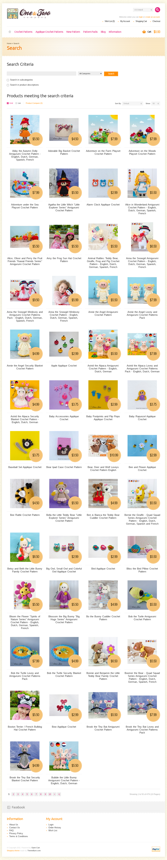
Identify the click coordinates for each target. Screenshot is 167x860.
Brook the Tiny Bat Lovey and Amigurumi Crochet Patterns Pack (142, 729)
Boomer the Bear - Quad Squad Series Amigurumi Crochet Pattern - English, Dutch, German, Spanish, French (142, 677)
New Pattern (73, 32)
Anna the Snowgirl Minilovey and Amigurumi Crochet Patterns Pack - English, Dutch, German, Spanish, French (25, 316)
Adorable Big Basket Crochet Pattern (64, 152)
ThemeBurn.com (34, 851)
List (19, 103)
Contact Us (14, 827)
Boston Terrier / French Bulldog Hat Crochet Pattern (25, 728)
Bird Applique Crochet (103, 568)
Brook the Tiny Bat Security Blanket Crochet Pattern (25, 779)
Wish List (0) (109, 21)
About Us (13, 824)
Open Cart (35, 848)
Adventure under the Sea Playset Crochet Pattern (24, 206)
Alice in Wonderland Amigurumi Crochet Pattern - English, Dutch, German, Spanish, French (142, 209)
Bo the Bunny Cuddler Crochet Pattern (103, 618)
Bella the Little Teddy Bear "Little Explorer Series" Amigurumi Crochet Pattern (64, 518)
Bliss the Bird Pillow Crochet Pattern (142, 570)
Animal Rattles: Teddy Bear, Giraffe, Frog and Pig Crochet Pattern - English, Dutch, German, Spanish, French (103, 262)
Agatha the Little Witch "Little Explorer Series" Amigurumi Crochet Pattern (64, 207)
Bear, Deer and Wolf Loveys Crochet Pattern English (103, 468)
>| (59, 794)
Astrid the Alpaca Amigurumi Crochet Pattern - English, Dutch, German (103, 368)
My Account (125, 21)
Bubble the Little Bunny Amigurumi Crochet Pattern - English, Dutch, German (64, 780)
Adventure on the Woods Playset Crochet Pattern (142, 152)
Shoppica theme (13, 851)
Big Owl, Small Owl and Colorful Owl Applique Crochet (64, 570)
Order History (54, 827)
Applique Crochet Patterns (49, 32)
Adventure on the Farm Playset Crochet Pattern (103, 152)
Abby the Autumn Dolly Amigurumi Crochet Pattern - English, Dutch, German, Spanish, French (25, 155)
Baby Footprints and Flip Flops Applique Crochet (103, 418)
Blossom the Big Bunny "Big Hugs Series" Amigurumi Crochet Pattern (64, 619)
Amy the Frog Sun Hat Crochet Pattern (64, 260)
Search (16, 43)
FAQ (11, 830)
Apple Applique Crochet (64, 365)
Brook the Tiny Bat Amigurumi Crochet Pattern (103, 728)
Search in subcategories (21, 80)
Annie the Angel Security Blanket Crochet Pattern (25, 367)
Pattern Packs (90, 32)
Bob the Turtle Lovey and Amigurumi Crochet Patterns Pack (24, 676)
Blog (103, 32)
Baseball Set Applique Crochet (24, 467)
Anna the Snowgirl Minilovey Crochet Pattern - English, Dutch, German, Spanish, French (63, 316)
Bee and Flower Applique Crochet (142, 468)
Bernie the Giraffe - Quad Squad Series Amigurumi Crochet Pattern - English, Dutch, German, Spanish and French (142, 519)
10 (50, 794)
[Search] (157, 9)
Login (50, 824)
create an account (152, 17)
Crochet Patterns (23, 32)
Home (10, 31)
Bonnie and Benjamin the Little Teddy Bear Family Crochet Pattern (103, 676)
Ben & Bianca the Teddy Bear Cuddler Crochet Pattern (103, 516)
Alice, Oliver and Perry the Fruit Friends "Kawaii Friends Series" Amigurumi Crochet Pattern (24, 261)
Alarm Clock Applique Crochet (103, 204)
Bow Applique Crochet (64, 726)
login (141, 17)
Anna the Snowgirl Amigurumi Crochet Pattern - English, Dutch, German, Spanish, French (142, 262)
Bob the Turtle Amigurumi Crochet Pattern (142, 618)
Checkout (156, 21)
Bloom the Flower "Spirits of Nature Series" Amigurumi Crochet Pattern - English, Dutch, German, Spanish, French (24, 622)
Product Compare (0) (34, 103)
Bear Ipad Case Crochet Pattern (64, 467)
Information (115, 32)
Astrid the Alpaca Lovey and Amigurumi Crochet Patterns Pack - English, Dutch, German (142, 368)
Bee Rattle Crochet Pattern (25, 515)
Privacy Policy (16, 833)
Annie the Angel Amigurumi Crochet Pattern (103, 313)
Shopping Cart (141, 21)
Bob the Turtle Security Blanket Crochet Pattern (64, 674)
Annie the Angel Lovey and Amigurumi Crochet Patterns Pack (142, 315)
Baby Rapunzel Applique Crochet (142, 418)
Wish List (52, 830)
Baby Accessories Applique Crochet (64, 418)
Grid (11, 103)
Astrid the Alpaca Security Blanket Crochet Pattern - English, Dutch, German (25, 419)
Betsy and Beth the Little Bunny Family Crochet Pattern (24, 570)
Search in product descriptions (24, 85)
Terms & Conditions (18, 836)
